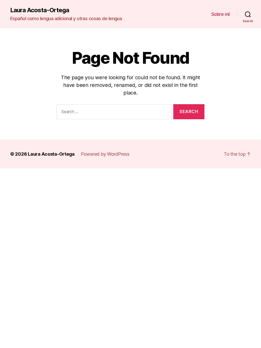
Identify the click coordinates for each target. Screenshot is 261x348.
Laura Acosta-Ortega (39, 10)
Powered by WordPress (105, 154)
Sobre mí (220, 14)
